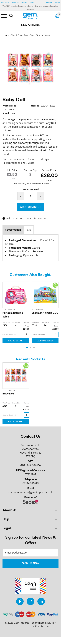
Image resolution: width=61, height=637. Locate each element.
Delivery (24, 2)
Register (49, 2)
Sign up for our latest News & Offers (30, 540)
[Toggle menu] (4, 16)
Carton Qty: (30, 170)
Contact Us (5, 2)
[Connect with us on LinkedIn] (41, 601)
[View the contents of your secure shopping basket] (57, 16)
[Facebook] (20, 601)
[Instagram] (30, 601)
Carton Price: (49, 170)
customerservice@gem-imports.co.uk (30, 492)
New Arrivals (30, 25)
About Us (15, 2)
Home (6, 35)
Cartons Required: (30, 189)
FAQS (31, 2)
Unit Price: (12, 170)
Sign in (57, 2)
